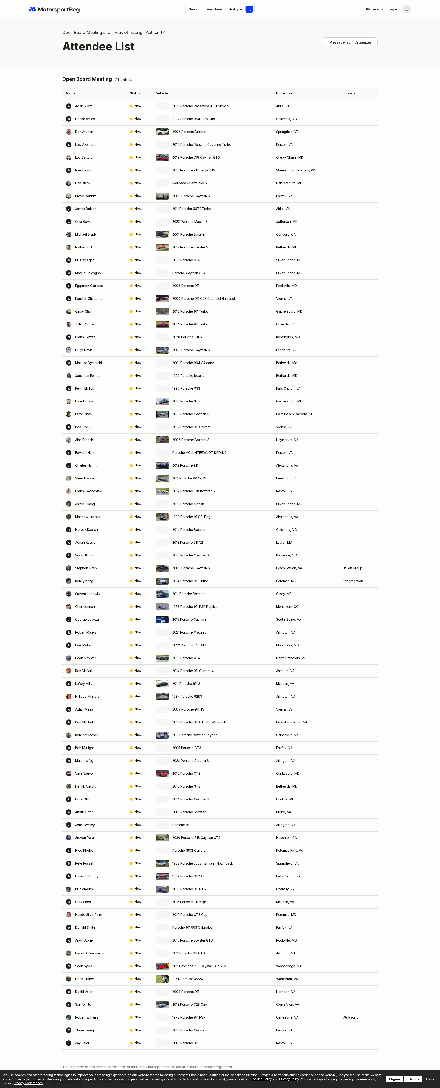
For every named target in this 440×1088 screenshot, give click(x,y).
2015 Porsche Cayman (189, 619)
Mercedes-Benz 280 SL (190, 183)
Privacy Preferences (28, 1083)
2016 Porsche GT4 (186, 260)
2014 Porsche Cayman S (190, 799)
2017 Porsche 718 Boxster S (193, 491)
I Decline (413, 1079)
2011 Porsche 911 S (186, 684)
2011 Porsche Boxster (188, 594)
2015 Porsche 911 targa (189, 902)
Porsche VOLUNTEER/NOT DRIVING (199, 452)
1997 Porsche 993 (186, 388)
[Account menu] (406, 9)
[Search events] (249, 9)
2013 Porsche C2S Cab (189, 1004)
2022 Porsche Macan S (189, 221)
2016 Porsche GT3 (186, 401)
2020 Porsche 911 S (187, 337)
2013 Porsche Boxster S (190, 247)
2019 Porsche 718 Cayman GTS (196, 157)
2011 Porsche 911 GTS (188, 953)
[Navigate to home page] (54, 9)
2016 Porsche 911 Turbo (190, 311)
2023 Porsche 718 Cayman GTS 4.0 (199, 966)
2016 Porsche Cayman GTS (193, 414)
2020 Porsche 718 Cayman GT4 (196, 838)
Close (430, 1079)
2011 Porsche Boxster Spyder (194, 735)
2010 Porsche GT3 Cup (189, 915)
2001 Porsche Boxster (189, 234)
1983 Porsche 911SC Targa (192, 517)
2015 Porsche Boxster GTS (192, 940)
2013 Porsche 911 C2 (187, 542)
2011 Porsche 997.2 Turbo (191, 209)
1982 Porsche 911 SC (188, 876)
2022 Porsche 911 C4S (189, 645)
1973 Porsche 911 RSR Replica (194, 607)
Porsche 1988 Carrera (189, 850)
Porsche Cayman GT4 (188, 273)
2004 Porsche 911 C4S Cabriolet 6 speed (203, 298)
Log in (392, 9)
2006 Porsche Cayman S (191, 350)
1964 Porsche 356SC (188, 979)
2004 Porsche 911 (185, 992)
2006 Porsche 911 (185, 286)
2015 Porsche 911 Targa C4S (193, 170)
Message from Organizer (350, 42)
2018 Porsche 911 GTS (189, 889)
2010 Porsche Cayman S (190, 555)
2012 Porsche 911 (185, 465)
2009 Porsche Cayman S (191, 196)
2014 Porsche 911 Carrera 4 (193, 671)
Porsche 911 (181, 825)
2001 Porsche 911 (185, 1043)
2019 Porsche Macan (188, 504)
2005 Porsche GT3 (186, 748)
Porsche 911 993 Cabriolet (192, 927)
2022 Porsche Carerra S (190, 761)
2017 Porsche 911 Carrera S (193, 427)
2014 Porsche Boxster (189, 530)
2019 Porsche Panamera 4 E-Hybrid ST (201, 106)
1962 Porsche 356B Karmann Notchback (202, 863)
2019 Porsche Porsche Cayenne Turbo (201, 144)
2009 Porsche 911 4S (188, 709)
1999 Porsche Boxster (189, 375)
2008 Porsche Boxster (189, 132)
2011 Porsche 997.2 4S (189, 478)
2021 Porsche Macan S (189, 632)
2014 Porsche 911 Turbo (190, 324)
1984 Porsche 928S (187, 696)
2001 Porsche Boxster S (190, 812)
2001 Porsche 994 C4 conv (193, 363)
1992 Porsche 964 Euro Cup (193, 119)
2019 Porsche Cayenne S (191, 1030)
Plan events (374, 9)
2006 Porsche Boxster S (190, 440)
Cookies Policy (261, 1079)
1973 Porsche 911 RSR (188, 1017)
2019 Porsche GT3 (186, 773)
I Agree (394, 1079)
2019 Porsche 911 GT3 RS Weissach (199, 722)
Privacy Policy (289, 1079)
